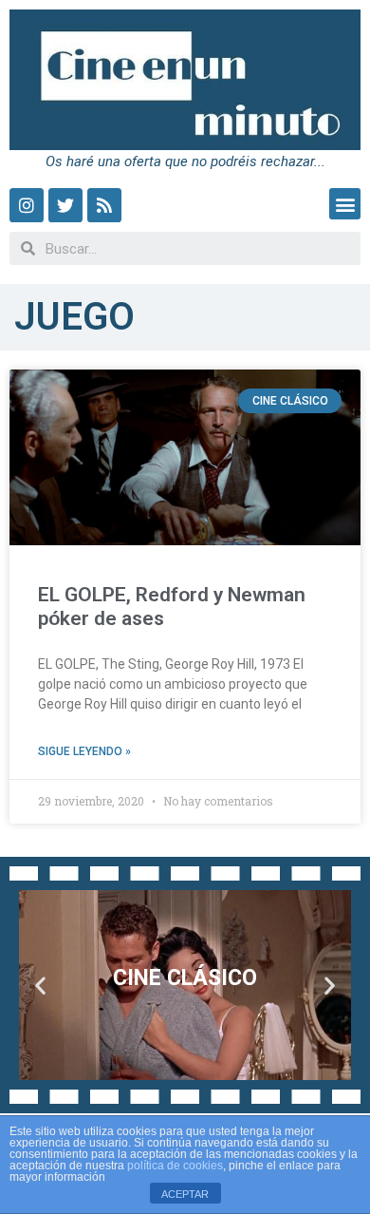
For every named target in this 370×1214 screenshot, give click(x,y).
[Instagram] (26, 205)
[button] (345, 203)
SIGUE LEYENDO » (84, 751)
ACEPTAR (185, 1194)
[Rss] (104, 205)
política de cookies (175, 1165)
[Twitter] (65, 205)
